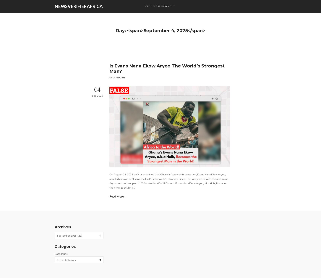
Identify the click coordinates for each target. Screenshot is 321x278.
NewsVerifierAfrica (79, 6)
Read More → (118, 196)
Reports (120, 77)
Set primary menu (163, 6)
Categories (61, 253)
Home (147, 6)
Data (112, 77)
